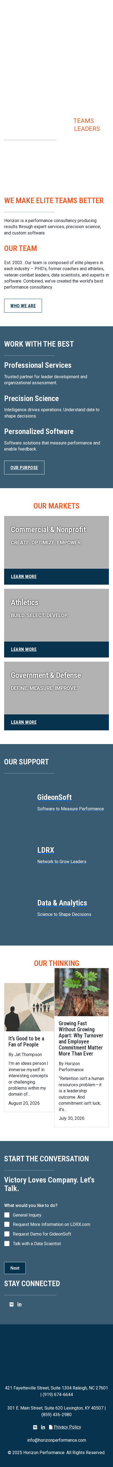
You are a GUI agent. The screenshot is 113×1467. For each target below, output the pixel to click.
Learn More (23, 576)
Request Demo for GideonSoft (42, 1234)
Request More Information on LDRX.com (51, 1224)
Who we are (23, 305)
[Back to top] (97, 1454)
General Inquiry (27, 1215)
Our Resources (26, 155)
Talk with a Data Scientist (37, 1243)
